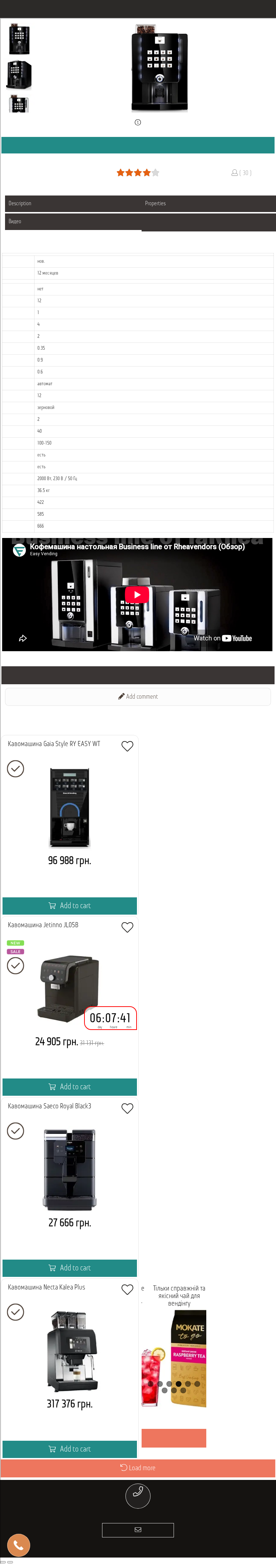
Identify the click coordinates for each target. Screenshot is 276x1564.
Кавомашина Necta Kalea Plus (46, 1287)
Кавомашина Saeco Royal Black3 (49, 1106)
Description (20, 204)
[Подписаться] (138, 1530)
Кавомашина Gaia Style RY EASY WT (54, 744)
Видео (15, 222)
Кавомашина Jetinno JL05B (43, 925)
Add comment (141, 697)
